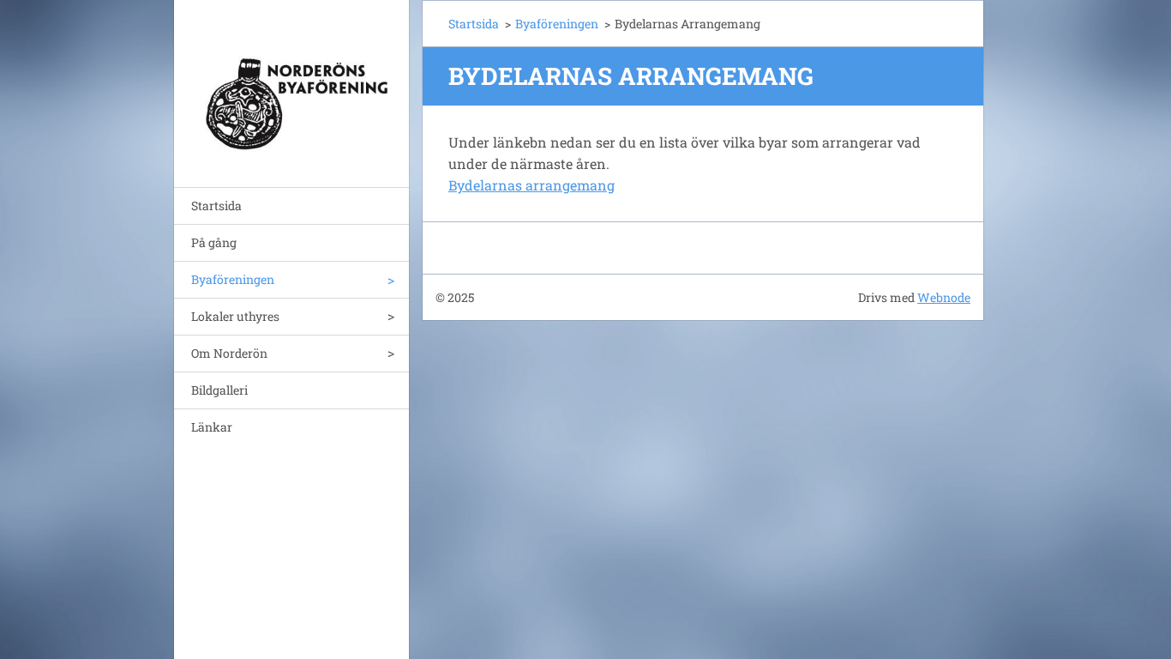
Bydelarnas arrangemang (531, 185)
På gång (214, 242)
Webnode (943, 297)
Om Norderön (229, 353)
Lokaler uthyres (235, 316)
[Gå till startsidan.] (291, 83)
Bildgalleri (219, 390)
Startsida (216, 205)
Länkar (211, 427)
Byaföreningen (232, 279)
